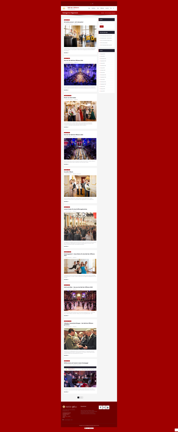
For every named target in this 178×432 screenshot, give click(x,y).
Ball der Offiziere (73, 8)
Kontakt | (68, 3)
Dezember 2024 (103, 65)
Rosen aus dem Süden (70, 97)
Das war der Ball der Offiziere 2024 (73, 134)
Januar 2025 (103, 63)
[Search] (113, 8)
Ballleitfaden (102, 8)
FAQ (111, 8)
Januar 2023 (103, 72)
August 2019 (103, 86)
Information (79, 173)
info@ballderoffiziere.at (68, 417)
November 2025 (103, 58)
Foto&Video (93, 8)
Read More (66, 52)
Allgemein (76, 62)
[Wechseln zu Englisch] (93, 3)
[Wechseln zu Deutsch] (91, 3)
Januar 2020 (103, 79)
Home (89, 8)
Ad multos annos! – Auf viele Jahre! (73, 22)
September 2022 (103, 77)
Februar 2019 (103, 88)
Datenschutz (72, 3)
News (98, 8)
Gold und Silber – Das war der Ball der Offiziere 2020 (78, 287)
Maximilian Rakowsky (69, 62)
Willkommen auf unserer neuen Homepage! (76, 363)
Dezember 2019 (103, 81)
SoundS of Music (68, 172)
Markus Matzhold (68, 136)
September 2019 (103, 84)
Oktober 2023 (103, 70)
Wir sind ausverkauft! (104, 42)
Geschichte (107, 8)
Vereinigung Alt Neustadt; (89, 425)
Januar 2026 (103, 56)
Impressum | (65, 3)
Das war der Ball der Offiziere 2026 (73, 60)
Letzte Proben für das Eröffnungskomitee (75, 209)
